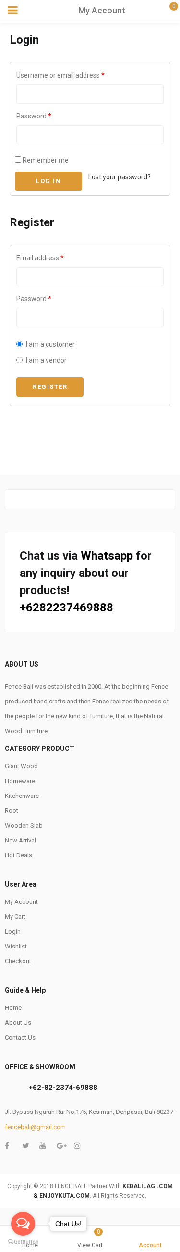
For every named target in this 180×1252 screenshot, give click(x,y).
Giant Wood (21, 766)
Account (150, 1245)
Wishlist (16, 946)
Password (33, 116)
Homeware (20, 780)
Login (13, 931)
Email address (40, 258)
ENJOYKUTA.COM (64, 1196)
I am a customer (50, 344)
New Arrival (20, 840)
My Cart (15, 916)
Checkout (18, 961)
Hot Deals (18, 855)
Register (50, 386)
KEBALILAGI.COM (147, 1186)
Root (11, 810)
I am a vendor (46, 360)
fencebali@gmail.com (35, 1127)
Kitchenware (22, 795)
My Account (21, 901)
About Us (18, 1022)
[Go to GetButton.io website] (23, 1242)
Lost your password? (119, 177)
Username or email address (60, 75)
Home (13, 1007)
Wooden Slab (24, 825)
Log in (48, 181)
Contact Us (20, 1037)
